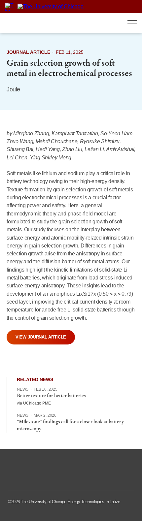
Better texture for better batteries (51, 396)
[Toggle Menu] (132, 23)
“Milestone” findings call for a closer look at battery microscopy (70, 425)
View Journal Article (41, 337)
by (10, 133)
